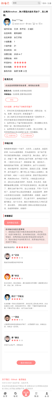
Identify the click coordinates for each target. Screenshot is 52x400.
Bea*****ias (17, 20)
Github (14, 379)
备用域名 (22, 379)
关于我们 (6, 379)
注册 (49, 3)
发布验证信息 (12, 222)
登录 (44, 3)
